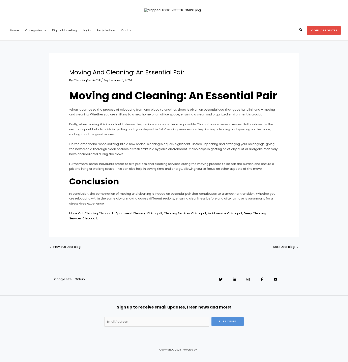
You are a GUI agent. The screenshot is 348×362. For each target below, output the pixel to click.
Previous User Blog (65, 247)
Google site (63, 279)
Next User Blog (285, 247)
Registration (106, 30)
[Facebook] (262, 279)
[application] (44, 30)
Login (87, 30)
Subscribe (227, 321)
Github (80, 279)
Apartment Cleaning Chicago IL (138, 213)
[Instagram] (248, 279)
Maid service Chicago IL (225, 213)
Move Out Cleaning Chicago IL (91, 213)
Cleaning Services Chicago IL (185, 213)
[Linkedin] (234, 279)
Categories (33, 30)
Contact (127, 30)
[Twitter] (221, 279)
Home (14, 30)
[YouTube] (275, 279)
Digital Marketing (64, 30)
